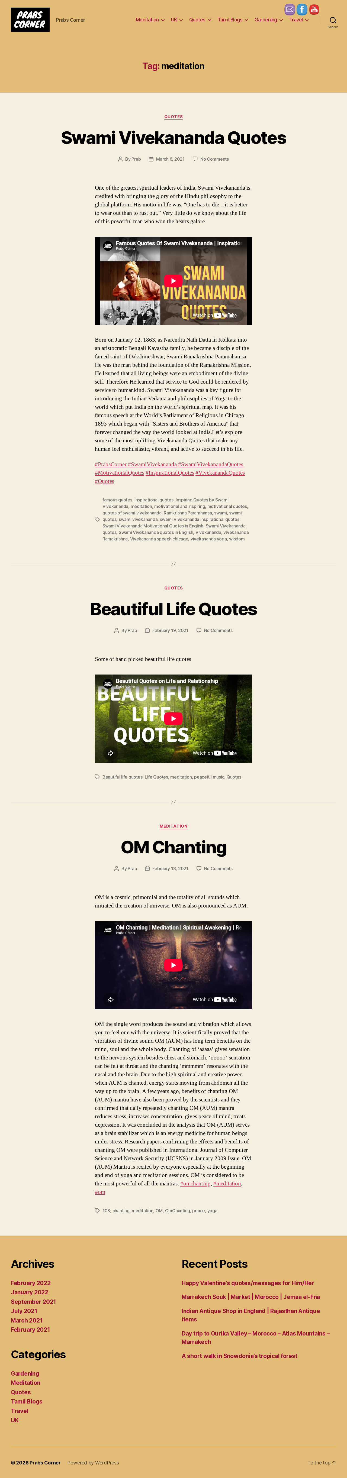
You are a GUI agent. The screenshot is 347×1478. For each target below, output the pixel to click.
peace (198, 1210)
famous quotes (117, 500)
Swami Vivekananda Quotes (173, 137)
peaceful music (209, 777)
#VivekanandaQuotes (220, 473)
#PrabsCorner (111, 464)
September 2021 (33, 1301)
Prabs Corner (45, 1463)
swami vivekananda (138, 519)
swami (220, 513)
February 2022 (31, 1283)
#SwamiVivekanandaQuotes (210, 464)
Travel (296, 19)
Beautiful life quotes (122, 777)
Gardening (266, 19)
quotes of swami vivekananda (132, 513)
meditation (141, 506)
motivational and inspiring (179, 506)
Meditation (147, 19)
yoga (212, 1210)
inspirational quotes (154, 500)
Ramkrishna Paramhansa (188, 513)
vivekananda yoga (209, 539)
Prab (136, 159)
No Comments (214, 159)
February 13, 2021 (170, 868)
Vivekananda (208, 532)
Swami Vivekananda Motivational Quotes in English (152, 526)
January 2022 (29, 1292)
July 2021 (24, 1311)
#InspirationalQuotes (170, 473)
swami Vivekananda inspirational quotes (199, 519)
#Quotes (104, 481)
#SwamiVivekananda (152, 464)
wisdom (237, 539)
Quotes (197, 19)
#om (100, 1192)
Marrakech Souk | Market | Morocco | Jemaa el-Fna (251, 1297)
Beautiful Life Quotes (173, 608)
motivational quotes (227, 506)
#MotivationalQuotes (119, 473)
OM (159, 1210)
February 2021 (30, 1329)
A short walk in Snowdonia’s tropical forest (239, 1356)
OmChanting (177, 1210)
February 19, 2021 (170, 630)
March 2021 (27, 1320)
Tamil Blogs (230, 19)
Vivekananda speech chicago (159, 539)
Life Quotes (156, 777)
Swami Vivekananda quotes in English (156, 532)
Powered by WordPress (93, 1463)
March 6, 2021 (170, 159)
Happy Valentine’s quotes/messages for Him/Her (248, 1283)
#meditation (227, 1183)
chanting (121, 1210)
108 (106, 1210)
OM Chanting (173, 847)
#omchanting (195, 1183)
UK (174, 19)
